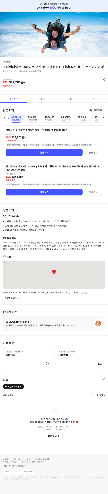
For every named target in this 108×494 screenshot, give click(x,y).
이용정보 (67, 98)
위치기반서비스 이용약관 (22, 459)
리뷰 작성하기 (54, 436)
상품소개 (40, 98)
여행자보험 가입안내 (10, 462)
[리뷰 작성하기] (103, 379)
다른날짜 (98, 110)
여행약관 (25, 462)
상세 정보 (93, 152)
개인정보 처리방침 (43, 459)
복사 (85, 293)
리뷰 (94, 98)
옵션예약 (13, 98)
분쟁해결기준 (37, 462)
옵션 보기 (44, 152)
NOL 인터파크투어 (13, 386)
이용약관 (6, 459)
